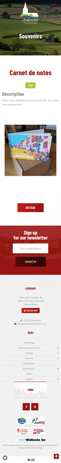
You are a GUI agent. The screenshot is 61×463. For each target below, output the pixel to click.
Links (30, 389)
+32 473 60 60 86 (32, 320)
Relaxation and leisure (29, 347)
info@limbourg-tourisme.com (32, 323)
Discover (29, 358)
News (29, 373)
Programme (29, 363)
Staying (29, 353)
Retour (30, 207)
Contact (29, 379)
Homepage (29, 342)
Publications (29, 368)
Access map (32, 310)
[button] (5, 458)
